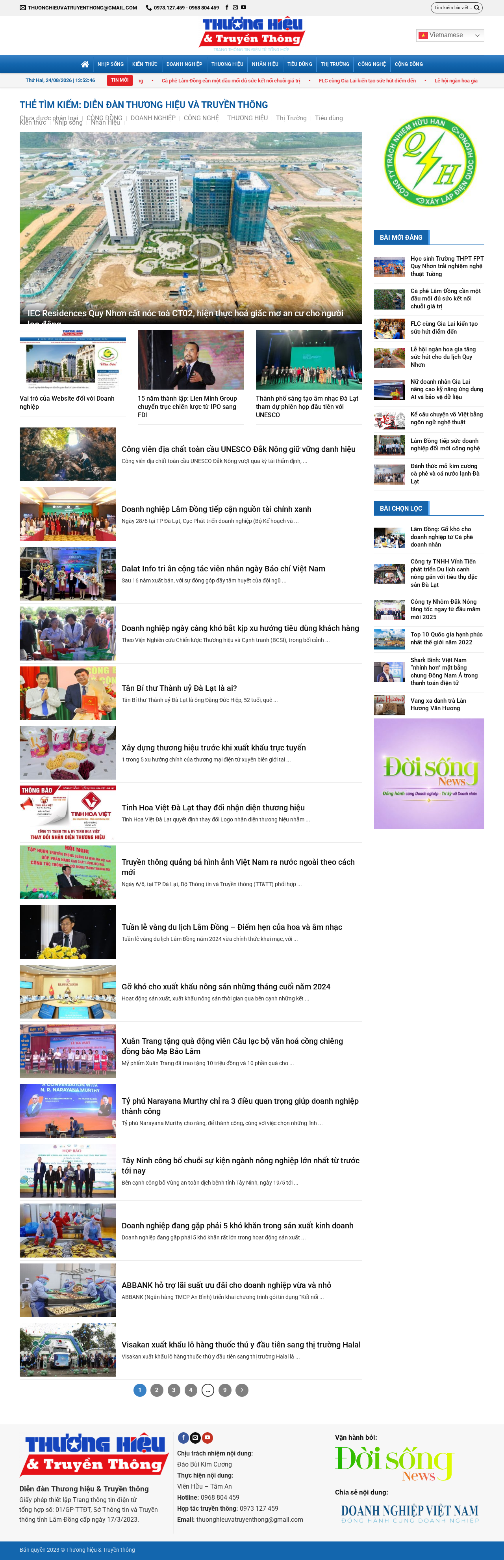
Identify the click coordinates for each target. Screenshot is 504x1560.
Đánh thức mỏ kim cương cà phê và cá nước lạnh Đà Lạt (445, 435)
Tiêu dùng (299, 64)
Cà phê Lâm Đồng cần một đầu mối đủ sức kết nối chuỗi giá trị (151, 81)
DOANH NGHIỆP (185, 64)
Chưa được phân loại (49, 118)
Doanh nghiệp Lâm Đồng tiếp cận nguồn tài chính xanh (216, 509)
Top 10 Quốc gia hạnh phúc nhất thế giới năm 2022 (447, 599)
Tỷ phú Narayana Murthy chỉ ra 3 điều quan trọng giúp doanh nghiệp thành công (240, 1106)
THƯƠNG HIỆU (227, 64)
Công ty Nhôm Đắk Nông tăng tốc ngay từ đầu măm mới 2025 (445, 570)
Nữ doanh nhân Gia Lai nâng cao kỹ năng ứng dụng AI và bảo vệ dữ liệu (447, 350)
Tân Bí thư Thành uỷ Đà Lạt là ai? (179, 688)
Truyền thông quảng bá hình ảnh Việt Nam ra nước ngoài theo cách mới (238, 867)
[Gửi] (477, 7)
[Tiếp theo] (241, 1390)
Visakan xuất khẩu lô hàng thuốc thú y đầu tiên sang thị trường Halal (241, 1344)
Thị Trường (335, 64)
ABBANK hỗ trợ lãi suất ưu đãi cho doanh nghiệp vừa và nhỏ (226, 1285)
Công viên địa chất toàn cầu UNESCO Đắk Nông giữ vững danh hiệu (239, 449)
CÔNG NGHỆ (372, 64)
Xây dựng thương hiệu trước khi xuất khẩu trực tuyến (214, 747)
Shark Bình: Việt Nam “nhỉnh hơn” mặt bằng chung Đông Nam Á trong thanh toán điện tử (444, 633)
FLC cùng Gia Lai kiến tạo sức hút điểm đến (287, 81)
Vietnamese (445, 35)
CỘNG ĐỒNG (409, 64)
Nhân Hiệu (265, 64)
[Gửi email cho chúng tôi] (235, 8)
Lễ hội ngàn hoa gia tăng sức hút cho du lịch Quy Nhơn (414, 81)
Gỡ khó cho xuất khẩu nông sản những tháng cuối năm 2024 (226, 986)
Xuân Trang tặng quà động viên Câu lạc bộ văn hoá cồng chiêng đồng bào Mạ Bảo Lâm (232, 1046)
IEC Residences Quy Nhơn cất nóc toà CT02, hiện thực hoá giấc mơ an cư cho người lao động (186, 319)
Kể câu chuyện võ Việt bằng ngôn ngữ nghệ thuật (447, 379)
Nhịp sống (111, 64)
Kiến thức (145, 64)
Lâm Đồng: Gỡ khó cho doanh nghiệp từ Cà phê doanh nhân (442, 498)
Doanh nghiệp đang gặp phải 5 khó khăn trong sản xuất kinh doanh (238, 1225)
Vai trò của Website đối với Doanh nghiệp (67, 403)
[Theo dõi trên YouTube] (243, 8)
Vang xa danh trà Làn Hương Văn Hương (438, 665)
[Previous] (386, 140)
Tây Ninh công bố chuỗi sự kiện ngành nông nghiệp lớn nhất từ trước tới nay (240, 1166)
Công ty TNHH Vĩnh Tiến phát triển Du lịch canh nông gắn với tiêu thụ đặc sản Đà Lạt (444, 534)
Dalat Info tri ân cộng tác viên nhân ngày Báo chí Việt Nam (223, 568)
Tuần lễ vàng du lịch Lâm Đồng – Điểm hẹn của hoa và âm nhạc (232, 927)
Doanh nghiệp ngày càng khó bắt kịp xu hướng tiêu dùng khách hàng (240, 628)
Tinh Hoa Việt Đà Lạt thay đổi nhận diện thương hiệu (213, 807)
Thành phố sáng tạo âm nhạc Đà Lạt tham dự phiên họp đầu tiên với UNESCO (307, 407)
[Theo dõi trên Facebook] (227, 8)
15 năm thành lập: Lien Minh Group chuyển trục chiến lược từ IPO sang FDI (187, 407)
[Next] (472, 140)
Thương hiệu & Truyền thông (100, 1550)
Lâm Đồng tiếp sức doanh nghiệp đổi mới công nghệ (445, 405)
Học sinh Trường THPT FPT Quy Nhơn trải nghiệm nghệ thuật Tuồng (447, 227)
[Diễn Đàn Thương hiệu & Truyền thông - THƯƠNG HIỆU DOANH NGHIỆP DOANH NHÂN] (252, 35)
